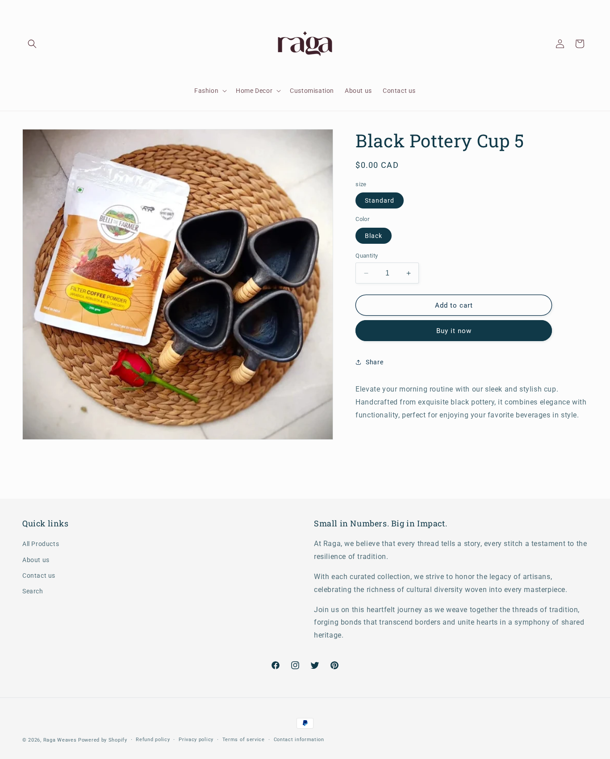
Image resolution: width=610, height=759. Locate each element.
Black (373, 235)
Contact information (299, 739)
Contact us (38, 575)
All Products (40, 543)
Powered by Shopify (102, 740)
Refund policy (153, 739)
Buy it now (454, 331)
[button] (32, 44)
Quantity (366, 255)
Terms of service (243, 739)
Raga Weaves (60, 740)
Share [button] (374, 362)
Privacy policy (196, 739)
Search (32, 591)
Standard (379, 200)
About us (36, 559)
